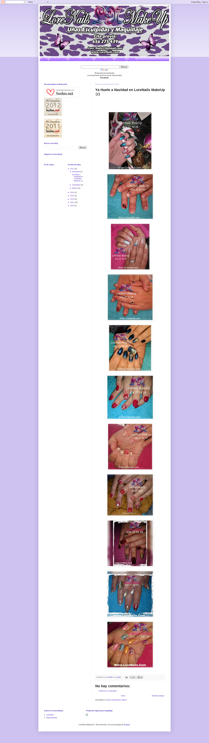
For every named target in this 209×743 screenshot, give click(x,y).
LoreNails (50, 715)
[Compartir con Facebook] (138, 677)
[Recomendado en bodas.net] (53, 115)
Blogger (127, 725)
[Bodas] (53, 137)
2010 (72, 206)
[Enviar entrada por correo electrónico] (126, 677)
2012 (72, 199)
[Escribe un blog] (133, 677)
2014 (72, 192)
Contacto (120, 58)
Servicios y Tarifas (104, 58)
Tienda (132, 58)
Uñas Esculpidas (58, 58)
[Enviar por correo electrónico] (130, 677)
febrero (75, 188)
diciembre (76, 172)
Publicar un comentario (108, 691)
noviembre (76, 185)
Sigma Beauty (51, 718)
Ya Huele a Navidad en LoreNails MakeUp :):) (77, 178)
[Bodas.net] (62, 97)
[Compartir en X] (136, 677)
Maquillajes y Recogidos (81, 58)
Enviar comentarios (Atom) (116, 700)
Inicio (44, 58)
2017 (72, 169)
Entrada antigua (158, 696)
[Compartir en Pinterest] (141, 677)
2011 (72, 202)
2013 (72, 196)
